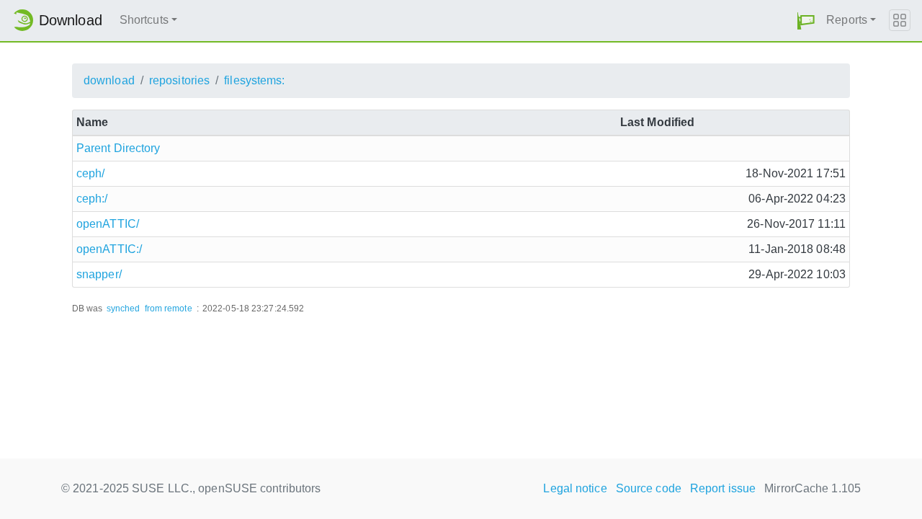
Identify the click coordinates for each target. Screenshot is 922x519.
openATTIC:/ (109, 249)
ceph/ (90, 173)
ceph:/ (92, 198)
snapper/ (99, 274)
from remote (168, 308)
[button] (806, 20)
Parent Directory (118, 148)
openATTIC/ (107, 224)
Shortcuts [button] (144, 20)
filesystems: (254, 80)
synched (123, 308)
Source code (648, 488)
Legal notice (575, 488)
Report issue (723, 488)
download (109, 80)
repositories (179, 80)
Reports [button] (846, 20)
